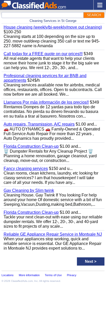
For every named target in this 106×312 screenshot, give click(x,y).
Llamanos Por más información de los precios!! (46, 102)
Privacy (71, 275)
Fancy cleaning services (26, 168)
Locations (8, 275)
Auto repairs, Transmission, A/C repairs (39, 124)
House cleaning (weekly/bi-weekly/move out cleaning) (53, 27)
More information (29, 275)
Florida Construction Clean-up (31, 146)
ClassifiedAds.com (22, 281)
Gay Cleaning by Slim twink (29, 190)
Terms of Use (53, 275)
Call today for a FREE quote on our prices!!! (43, 54)
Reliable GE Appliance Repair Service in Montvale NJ (53, 234)
